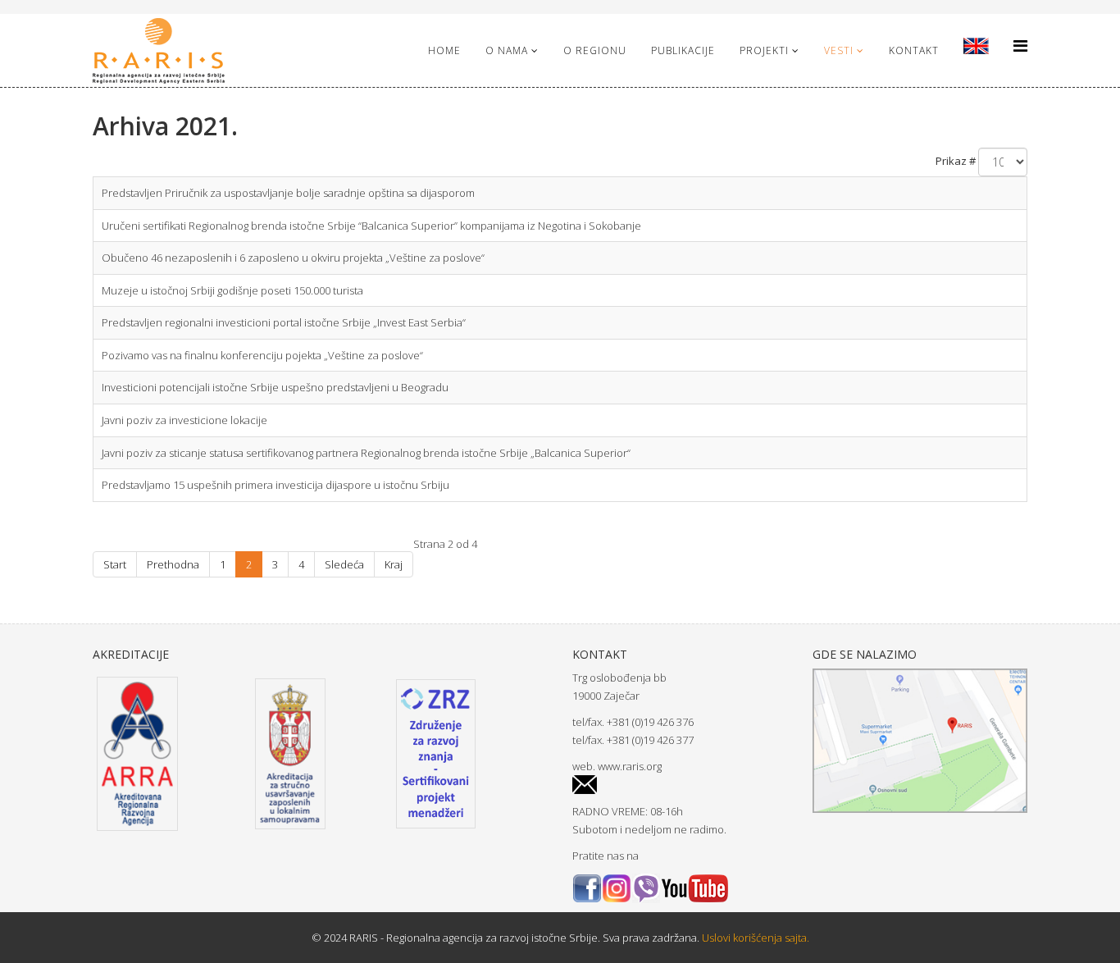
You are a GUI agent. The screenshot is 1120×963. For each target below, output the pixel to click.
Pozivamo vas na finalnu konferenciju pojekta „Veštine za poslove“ (262, 355)
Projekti (764, 50)
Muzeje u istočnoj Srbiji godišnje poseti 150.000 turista (232, 290)
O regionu (594, 50)
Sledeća (344, 564)
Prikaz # (956, 160)
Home (444, 50)
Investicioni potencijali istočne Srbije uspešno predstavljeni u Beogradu (275, 387)
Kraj (394, 564)
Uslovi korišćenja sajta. (754, 937)
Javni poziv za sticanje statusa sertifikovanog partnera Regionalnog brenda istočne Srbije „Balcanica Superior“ (366, 452)
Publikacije (683, 50)
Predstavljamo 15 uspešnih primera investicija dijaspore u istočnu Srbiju (275, 484)
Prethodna (173, 564)
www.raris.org (630, 766)
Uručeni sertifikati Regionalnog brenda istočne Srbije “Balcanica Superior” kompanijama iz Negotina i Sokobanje (371, 225)
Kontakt (914, 50)
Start (114, 564)
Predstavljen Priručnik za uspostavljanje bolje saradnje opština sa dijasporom (288, 192)
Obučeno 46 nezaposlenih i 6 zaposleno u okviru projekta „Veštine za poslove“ (293, 257)
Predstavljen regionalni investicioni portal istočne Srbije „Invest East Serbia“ (284, 322)
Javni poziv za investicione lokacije (184, 420)
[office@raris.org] (680, 784)
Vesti (839, 50)
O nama (506, 50)
